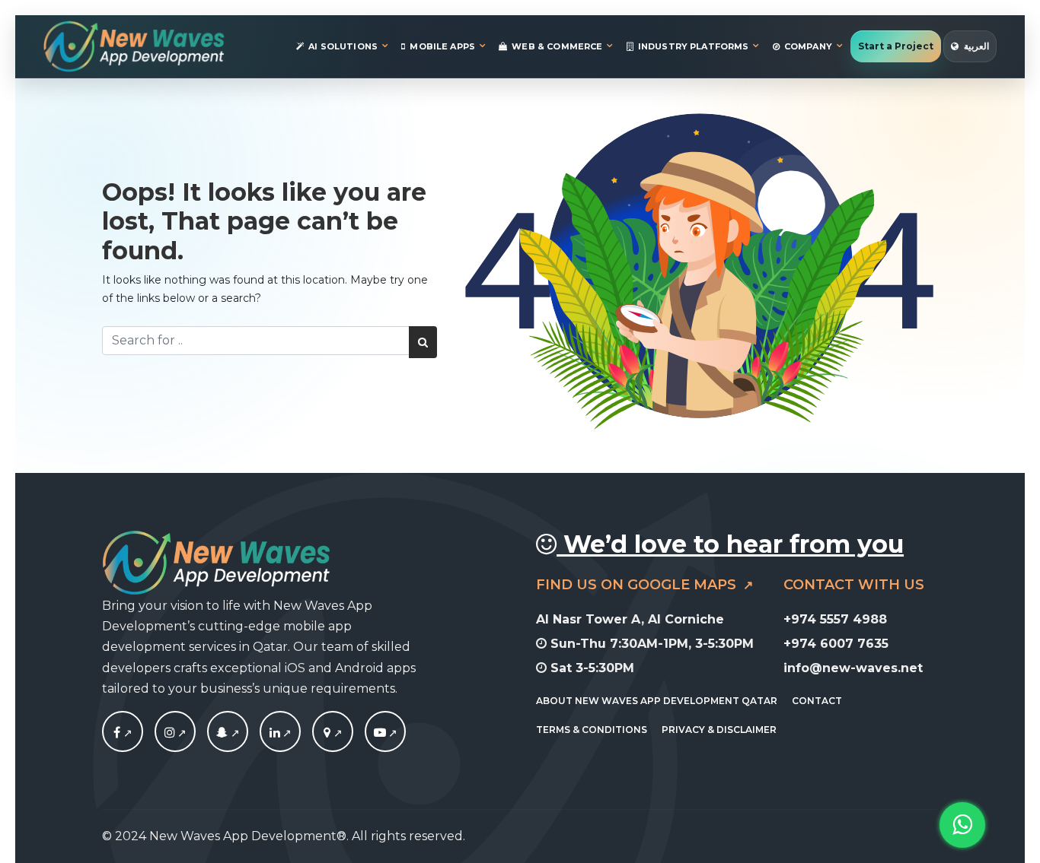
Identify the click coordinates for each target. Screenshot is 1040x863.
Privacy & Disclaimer (719, 729)
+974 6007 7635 (835, 643)
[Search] (423, 342)
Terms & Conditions (591, 729)
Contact (817, 701)
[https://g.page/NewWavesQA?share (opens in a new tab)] (332, 733)
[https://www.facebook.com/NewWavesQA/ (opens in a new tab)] (122, 733)
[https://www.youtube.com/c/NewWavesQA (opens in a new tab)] (385, 733)
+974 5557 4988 (835, 619)
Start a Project (895, 46)
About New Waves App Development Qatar (656, 701)
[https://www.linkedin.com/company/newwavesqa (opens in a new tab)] (280, 733)
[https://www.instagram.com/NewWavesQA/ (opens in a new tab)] (175, 733)
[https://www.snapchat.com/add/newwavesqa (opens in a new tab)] (227, 733)
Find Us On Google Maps (638, 584)
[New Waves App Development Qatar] (134, 46)
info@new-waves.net (853, 668)
